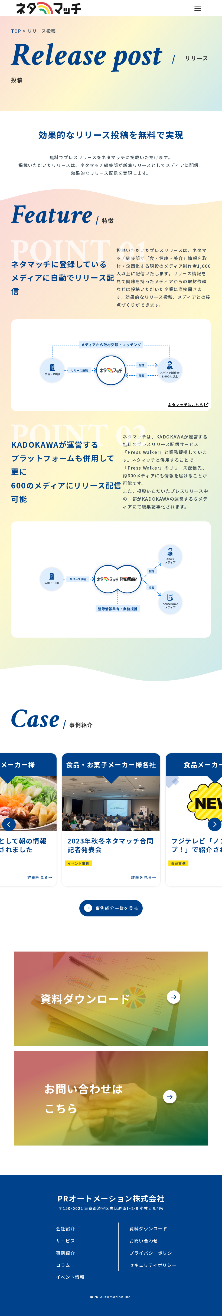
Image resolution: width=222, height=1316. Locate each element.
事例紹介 (65, 1253)
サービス (65, 1240)
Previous (4, 820)
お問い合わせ (143, 1240)
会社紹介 (65, 1228)
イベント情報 (70, 1277)
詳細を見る (37, 877)
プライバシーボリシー (153, 1253)
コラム (63, 1265)
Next (210, 820)
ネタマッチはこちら (185, 404)
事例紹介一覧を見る (117, 908)
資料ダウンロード (148, 1228)
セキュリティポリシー (153, 1265)
